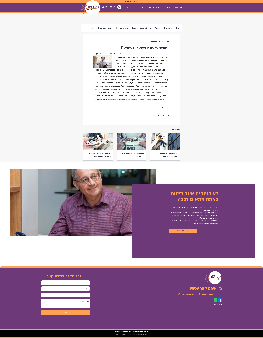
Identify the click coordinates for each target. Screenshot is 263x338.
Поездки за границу (105, 28)
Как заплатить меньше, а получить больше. (166, 154)
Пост (178, 28)
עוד (93, 28)
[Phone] (178, 295)
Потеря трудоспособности (141, 28)
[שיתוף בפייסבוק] (169, 115)
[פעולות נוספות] (94, 42)
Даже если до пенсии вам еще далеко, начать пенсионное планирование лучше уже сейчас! (99, 155)
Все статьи (168, 28)
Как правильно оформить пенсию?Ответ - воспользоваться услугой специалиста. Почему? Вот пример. (133, 155)
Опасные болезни (122, 28)
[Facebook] (220, 300)
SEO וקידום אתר (141, 334)
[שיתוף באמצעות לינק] (153, 115)
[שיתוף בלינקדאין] (158, 115)
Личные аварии (156, 108)
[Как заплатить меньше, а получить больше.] (165, 141)
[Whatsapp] (119, 7)
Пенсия (157, 28)
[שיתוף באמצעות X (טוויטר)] (163, 115)
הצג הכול (85, 129)
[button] (86, 28)
